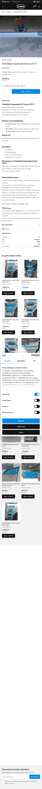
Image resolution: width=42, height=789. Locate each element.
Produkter (8, 12)
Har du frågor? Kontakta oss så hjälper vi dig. (15, 204)
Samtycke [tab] (7, 361)
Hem (3, 12)
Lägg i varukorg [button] (8, 293)
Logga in (38, 1)
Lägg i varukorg (25, 91)
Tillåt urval (21, 426)
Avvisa (21, 432)
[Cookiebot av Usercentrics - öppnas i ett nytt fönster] (31, 355)
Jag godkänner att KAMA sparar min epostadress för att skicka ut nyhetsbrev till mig (20, 782)
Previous (3, 36)
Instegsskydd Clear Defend (20, 12)
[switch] (37, 400)
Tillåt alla (21, 421)
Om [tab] (34, 361)
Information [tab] (21, 361)
